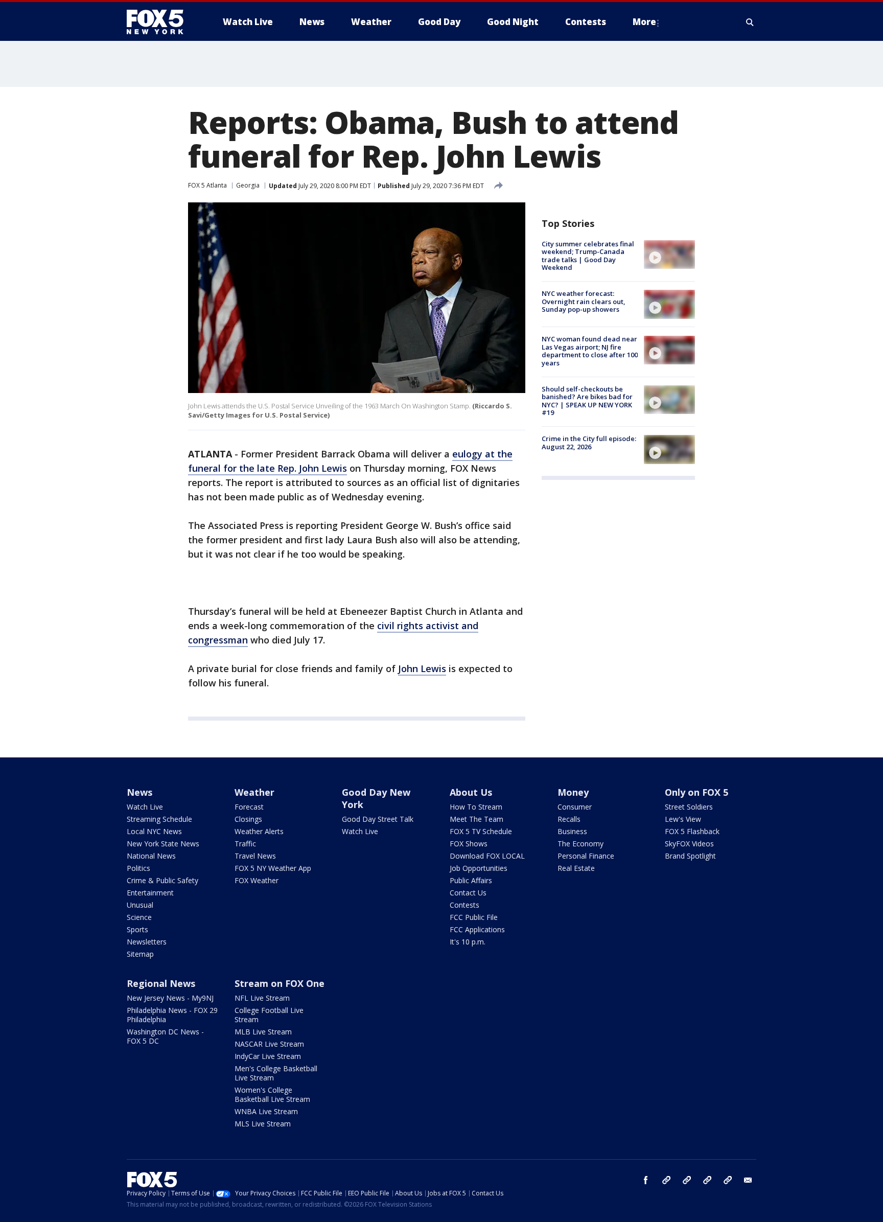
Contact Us (468, 892)
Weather (254, 792)
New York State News (163, 843)
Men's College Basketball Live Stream (276, 1073)
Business (572, 831)
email (748, 1180)
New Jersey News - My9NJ (170, 998)
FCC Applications (477, 929)
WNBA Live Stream (266, 1111)
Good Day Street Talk (377, 819)
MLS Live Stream (263, 1123)
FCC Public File (474, 917)
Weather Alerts (259, 831)
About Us (471, 792)
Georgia (248, 185)
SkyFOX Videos (689, 843)
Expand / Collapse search (750, 22)
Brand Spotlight (690, 856)
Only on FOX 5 (696, 792)
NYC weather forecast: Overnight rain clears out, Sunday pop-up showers (583, 301)
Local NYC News (154, 831)
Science (139, 917)
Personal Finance (585, 856)
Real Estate (576, 868)
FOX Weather (256, 880)
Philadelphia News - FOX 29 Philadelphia (172, 1014)
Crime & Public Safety (162, 880)
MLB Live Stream (263, 1031)
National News (151, 856)
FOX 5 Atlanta (207, 185)
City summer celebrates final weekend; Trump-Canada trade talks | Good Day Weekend (588, 255)
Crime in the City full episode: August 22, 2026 (589, 442)
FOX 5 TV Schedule (481, 831)
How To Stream (476, 807)
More (644, 22)
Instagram (666, 1180)
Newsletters (147, 942)
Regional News (161, 983)
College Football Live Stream (269, 1014)
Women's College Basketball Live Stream (272, 1094)
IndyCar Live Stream (268, 1056)
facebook (646, 1180)
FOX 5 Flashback (692, 831)
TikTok (687, 1180)
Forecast (249, 807)
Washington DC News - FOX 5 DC (165, 1036)
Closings (248, 819)
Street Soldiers (689, 807)
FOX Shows (468, 843)
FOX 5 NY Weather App (273, 868)
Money (573, 792)
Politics (138, 868)
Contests (464, 905)
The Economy (580, 843)
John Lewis (422, 668)
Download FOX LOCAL (487, 856)
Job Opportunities (478, 868)
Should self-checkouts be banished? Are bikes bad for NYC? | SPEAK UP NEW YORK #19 (587, 401)
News (139, 792)
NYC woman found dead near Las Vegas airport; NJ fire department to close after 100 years (590, 351)
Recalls (568, 819)
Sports (137, 929)
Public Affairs (471, 880)
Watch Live (145, 807)
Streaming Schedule (159, 819)
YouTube (707, 1180)
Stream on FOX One (279, 983)
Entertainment (150, 892)
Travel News (255, 856)
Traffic (245, 843)
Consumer (574, 807)
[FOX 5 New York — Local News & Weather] (160, 22)
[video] (669, 254)
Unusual (140, 905)
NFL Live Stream (262, 998)
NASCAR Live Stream (269, 1044)
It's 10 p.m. (467, 942)
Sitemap (140, 954)
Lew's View (683, 819)
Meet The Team (476, 819)
